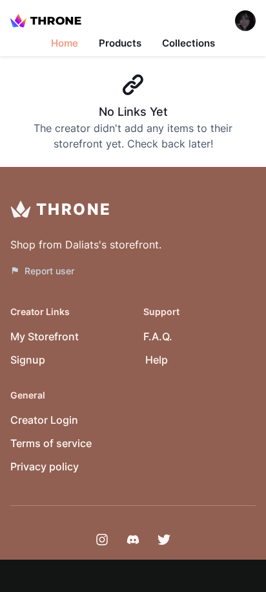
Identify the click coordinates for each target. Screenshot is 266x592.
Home (64, 43)
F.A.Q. (157, 336)
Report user (49, 270)
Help (156, 359)
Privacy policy (44, 466)
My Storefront (44, 336)
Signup (27, 359)
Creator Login (44, 419)
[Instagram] (102, 540)
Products (120, 43)
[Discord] (133, 540)
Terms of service (51, 443)
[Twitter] (164, 540)
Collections (188, 43)
